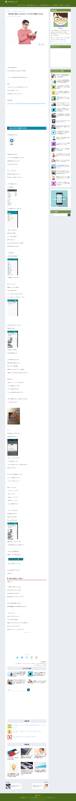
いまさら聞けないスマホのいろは (21, 663)
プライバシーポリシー (42, 797)
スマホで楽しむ (67, 5)
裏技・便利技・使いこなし (33, 5)
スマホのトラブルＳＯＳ (22, 5)
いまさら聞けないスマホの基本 (57, 5)
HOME (39, 795)
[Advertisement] (26, 54)
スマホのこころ (12, 2)
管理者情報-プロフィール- (25, 797)
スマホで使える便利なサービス (45, 5)
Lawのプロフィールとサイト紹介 (59, 41)
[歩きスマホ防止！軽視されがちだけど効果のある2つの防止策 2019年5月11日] (21, 739)
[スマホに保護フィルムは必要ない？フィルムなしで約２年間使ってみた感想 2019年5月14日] (24, 733)
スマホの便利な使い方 (41, 663)
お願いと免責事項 (34, 797)
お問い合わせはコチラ (51, 797)
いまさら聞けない (32, 663)
